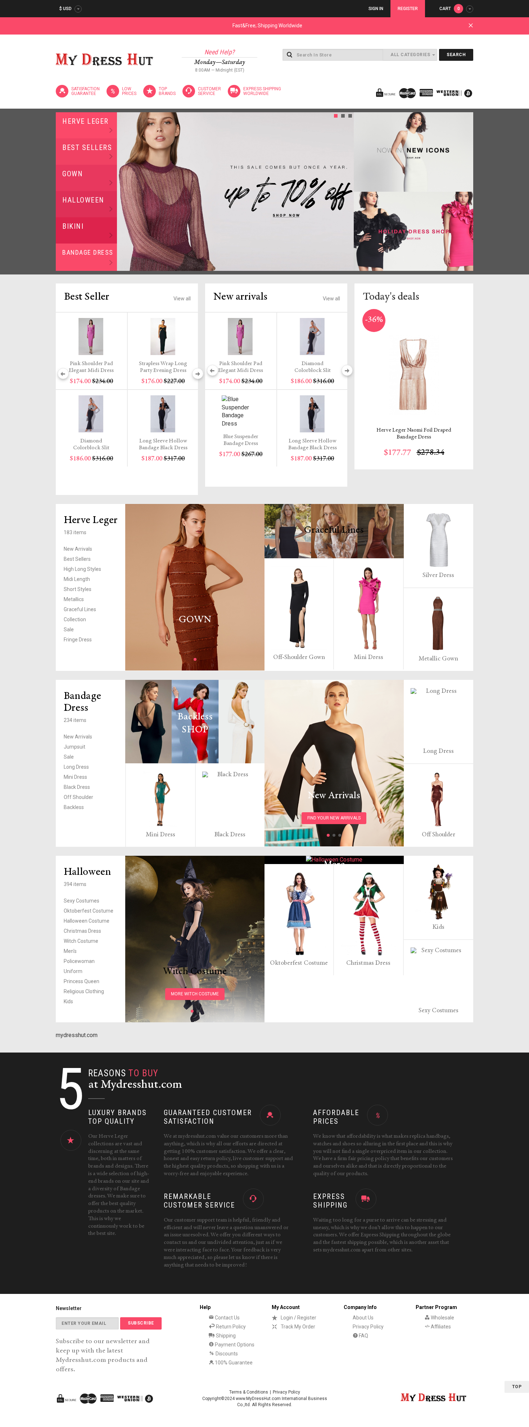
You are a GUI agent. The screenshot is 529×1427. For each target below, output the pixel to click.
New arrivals (240, 297)
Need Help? (219, 52)
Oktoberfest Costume (88, 911)
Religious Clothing (84, 991)
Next (346, 191)
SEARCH (456, 54)
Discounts (226, 1353)
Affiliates (440, 1327)
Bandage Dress (87, 252)
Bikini (72, 226)
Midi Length (77, 579)
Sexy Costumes (81, 901)
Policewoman (79, 961)
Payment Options (234, 1345)
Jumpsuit (74, 747)
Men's (70, 951)
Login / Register (298, 1318)
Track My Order (298, 1327)
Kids (68, 1001)
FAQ (363, 1336)
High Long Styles (82, 569)
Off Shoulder (78, 797)
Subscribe (141, 1323)
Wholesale (442, 1318)
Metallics (74, 599)
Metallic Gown (438, 659)
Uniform (73, 971)
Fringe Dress (78, 639)
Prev (124, 191)
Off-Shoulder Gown (299, 657)
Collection (75, 619)
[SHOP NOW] (413, 152)
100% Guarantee (233, 1362)
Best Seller (86, 297)
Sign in (376, 8)
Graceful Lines (80, 609)
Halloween (83, 200)
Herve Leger (85, 121)
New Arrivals (78, 549)
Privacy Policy (368, 1327)
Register (408, 8)
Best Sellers (87, 147)
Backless (74, 807)
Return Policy (230, 1327)
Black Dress (77, 787)
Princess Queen (81, 981)
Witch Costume (81, 941)
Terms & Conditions (248, 1392)
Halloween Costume (86, 921)
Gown (72, 173)
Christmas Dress (82, 931)
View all (182, 298)
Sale (69, 629)
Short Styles (77, 589)
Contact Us (227, 1318)
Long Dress (76, 767)
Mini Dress (368, 657)
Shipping (225, 1336)
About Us (363, 1318)
